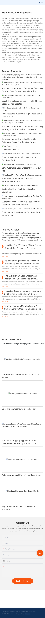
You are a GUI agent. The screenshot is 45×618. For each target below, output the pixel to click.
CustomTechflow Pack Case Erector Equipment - (18, 190)
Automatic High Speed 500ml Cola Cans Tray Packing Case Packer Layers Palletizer (22, 89)
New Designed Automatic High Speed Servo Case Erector (22, 115)
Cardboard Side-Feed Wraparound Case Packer (20, 376)
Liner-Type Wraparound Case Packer (18, 409)
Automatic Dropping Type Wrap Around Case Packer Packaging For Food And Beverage (20, 442)
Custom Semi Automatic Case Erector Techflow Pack (19, 158)
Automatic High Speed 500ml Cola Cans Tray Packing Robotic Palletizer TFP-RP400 (22, 127)
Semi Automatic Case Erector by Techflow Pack (21, 169)
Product (36, 344)
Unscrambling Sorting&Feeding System (17, 344)
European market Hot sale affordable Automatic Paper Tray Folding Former (19, 140)
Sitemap (27, 614)
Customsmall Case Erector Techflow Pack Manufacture (21, 213)
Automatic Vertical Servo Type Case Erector (22, 475)
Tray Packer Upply (10, 149)
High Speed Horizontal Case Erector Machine (18, 507)
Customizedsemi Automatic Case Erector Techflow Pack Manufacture (21, 203)
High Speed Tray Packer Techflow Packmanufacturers (17, 179)
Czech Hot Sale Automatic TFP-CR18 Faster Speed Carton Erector (22, 102)
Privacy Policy (20, 614)
